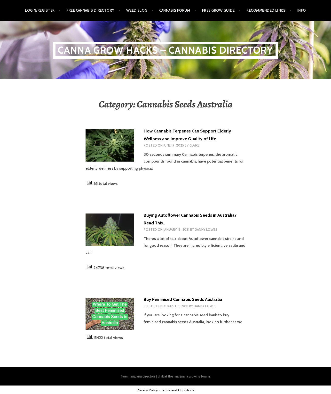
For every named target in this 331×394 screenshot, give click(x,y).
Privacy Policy (147, 390)
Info (301, 10)
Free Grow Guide (218, 10)
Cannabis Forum (174, 10)
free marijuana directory (138, 376)
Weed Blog (136, 10)
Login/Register (40, 10)
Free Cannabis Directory (90, 10)
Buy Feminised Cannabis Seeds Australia (183, 299)
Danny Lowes (206, 229)
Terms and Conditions (177, 390)
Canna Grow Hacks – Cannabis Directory (165, 50)
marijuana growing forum (192, 376)
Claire (194, 145)
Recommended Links (265, 10)
